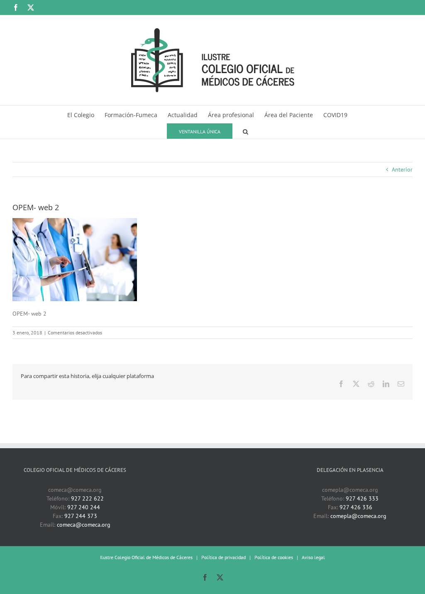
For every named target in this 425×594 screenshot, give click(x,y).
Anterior (402, 169)
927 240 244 (83, 507)
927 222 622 (87, 498)
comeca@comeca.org (83, 524)
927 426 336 (356, 507)
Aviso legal (313, 557)
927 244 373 (80, 516)
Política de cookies (273, 557)
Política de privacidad (223, 557)
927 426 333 (362, 498)
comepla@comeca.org (358, 516)
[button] (245, 130)
